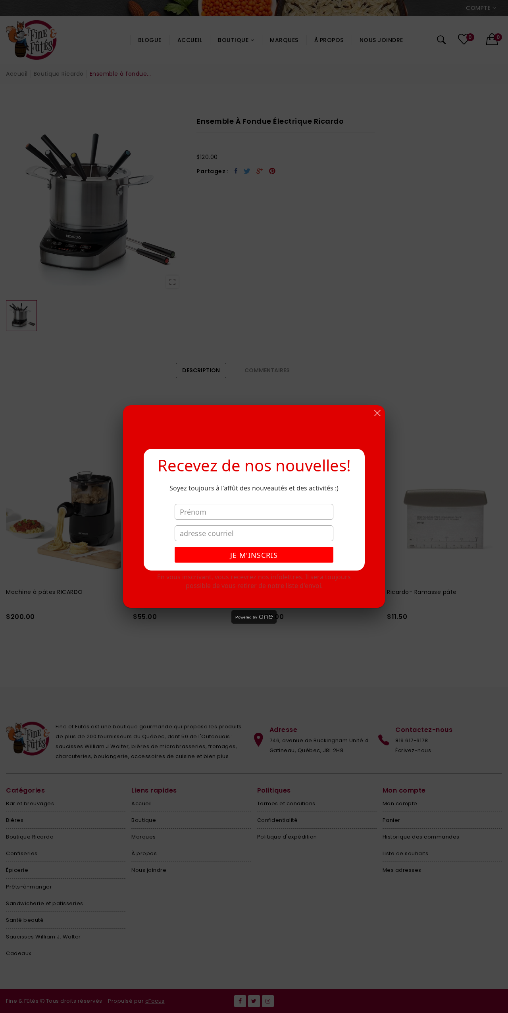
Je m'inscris (254, 555)
